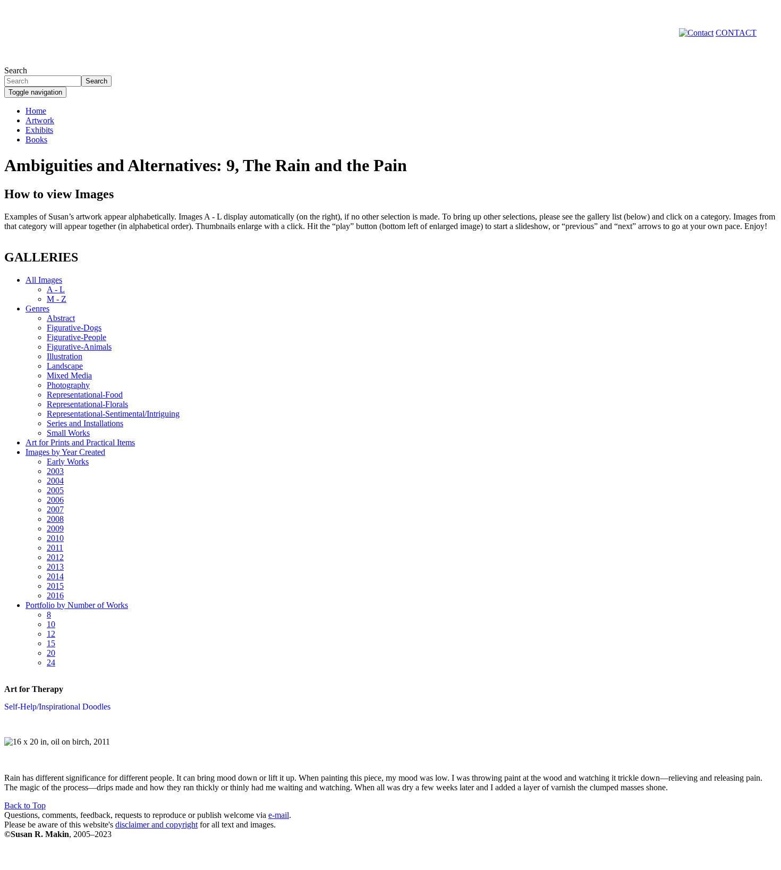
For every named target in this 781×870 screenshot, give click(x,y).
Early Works (68, 461)
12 (51, 633)
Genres (37, 308)
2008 (55, 518)
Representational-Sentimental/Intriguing (113, 413)
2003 (55, 471)
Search (15, 70)
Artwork (40, 120)
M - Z (56, 298)
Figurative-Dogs (74, 327)
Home (36, 110)
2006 (55, 499)
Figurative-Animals (79, 346)
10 (51, 624)
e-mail (278, 815)
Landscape (65, 365)
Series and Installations (85, 423)
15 (51, 643)
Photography (68, 385)
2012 (55, 557)
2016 (55, 595)
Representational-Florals (87, 404)
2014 (55, 576)
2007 (55, 509)
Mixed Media (69, 375)
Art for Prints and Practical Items (80, 442)
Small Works (68, 432)
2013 (55, 566)
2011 (55, 547)
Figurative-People (76, 337)
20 (51, 652)
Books (36, 139)
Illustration (64, 356)
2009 (55, 528)
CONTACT (736, 32)
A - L (56, 289)
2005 (55, 490)
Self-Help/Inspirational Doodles (57, 706)
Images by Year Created (65, 452)
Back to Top (25, 805)
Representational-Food (85, 394)
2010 (55, 538)
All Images (44, 279)
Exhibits (39, 129)
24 (51, 662)
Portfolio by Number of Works (77, 605)
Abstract (61, 318)
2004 (55, 480)
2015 (55, 585)
